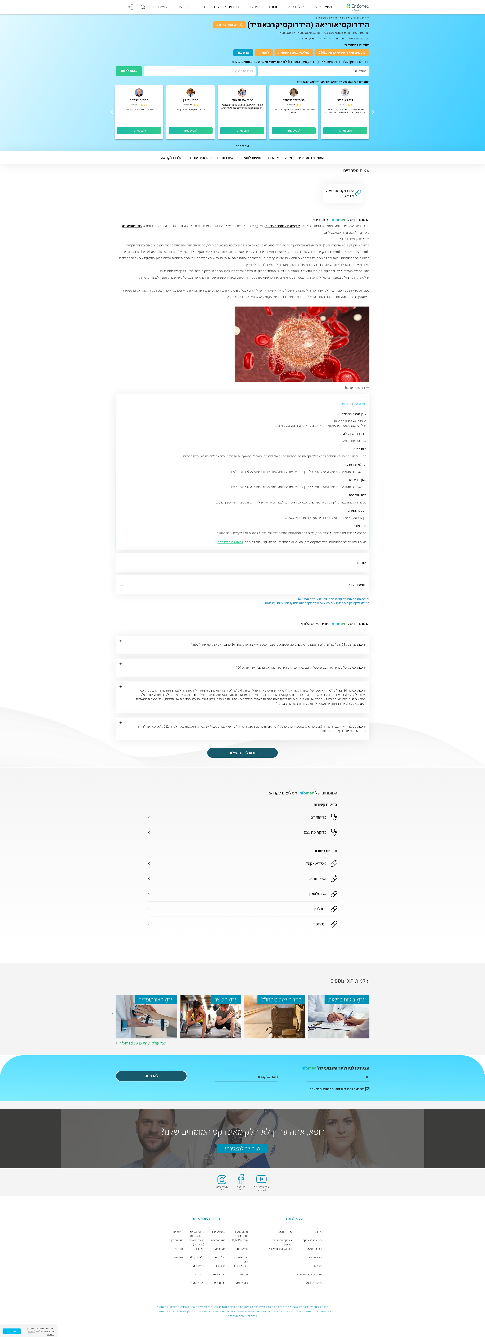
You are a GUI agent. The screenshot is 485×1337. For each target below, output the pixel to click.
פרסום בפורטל (314, 1283)
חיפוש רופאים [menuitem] (323, 6)
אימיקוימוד (242, 1249)
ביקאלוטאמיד (196, 1283)
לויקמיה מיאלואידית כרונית (282, 226)
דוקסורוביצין (219, 1274)
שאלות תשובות (284, 1232)
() (342, 105)
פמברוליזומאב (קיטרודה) (196, 1242)
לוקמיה (263, 52)
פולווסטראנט (218, 1240)
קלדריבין (199, 1274)
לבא (113, 1013)
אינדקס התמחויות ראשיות (282, 1242)
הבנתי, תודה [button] (12, 1331)
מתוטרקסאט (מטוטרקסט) (197, 1234)
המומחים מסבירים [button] (311, 157)
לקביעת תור (345, 131)
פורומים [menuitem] (184, 6)
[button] (143, 7)
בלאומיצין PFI (196, 1257)
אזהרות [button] (273, 157)
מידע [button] (288, 157)
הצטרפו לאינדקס (312, 1240)
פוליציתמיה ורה (132, 226)
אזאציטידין (177, 1240)
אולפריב (199, 1249)
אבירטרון (220, 1266)
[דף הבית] (355, 7)
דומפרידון (177, 1232)
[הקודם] (372, 112)
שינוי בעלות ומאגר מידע (309, 1274)
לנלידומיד (219, 1257)
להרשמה (151, 1075)
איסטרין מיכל (324, 38)
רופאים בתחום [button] (227, 157)
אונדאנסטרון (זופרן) (241, 1259)
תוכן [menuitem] (202, 6)
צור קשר (317, 1266)
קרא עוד (243, 52)
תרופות (356, 18)
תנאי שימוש (315, 1257)
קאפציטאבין (218, 1232)
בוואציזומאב (241, 1283)
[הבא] (112, 112)
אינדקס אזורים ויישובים (280, 1249)
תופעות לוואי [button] (253, 157)
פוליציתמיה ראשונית (293, 52)
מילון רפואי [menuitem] (295, 6)
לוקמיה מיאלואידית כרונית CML (342, 52)
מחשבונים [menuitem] (161, 6)
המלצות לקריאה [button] (173, 157)
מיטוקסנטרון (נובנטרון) (241, 1234)
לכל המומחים (242, 146)
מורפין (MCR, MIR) (238, 1240)
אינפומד (365, 18)
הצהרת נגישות (314, 1249)
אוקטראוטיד (218, 1249)
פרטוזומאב (219, 1283)
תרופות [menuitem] (272, 6)
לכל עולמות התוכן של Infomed (142, 1043)
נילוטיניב (178, 1257)
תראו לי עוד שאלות (242, 752)
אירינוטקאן (198, 1266)
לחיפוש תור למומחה (230, 542)
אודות (318, 1232)
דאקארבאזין (241, 1266)
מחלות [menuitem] (253, 6)
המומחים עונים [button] (201, 157)
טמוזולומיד (242, 1274)
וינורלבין (178, 1249)
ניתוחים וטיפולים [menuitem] (226, 6)
